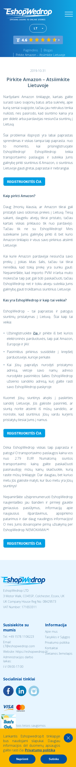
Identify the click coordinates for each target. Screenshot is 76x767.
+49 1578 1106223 (21, 637)
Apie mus (51, 631)
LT (36, 28)
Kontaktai (51, 648)
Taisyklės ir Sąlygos (57, 637)
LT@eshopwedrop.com (19, 646)
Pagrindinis (30, 50)
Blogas (48, 50)
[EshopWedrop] (27, 14)
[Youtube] (33, 691)
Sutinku (54, 759)
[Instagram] (21, 691)
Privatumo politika (57, 642)
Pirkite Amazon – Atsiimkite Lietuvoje (40, 55)
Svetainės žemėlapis (58, 653)
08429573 (49, 601)
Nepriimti (22, 759)
